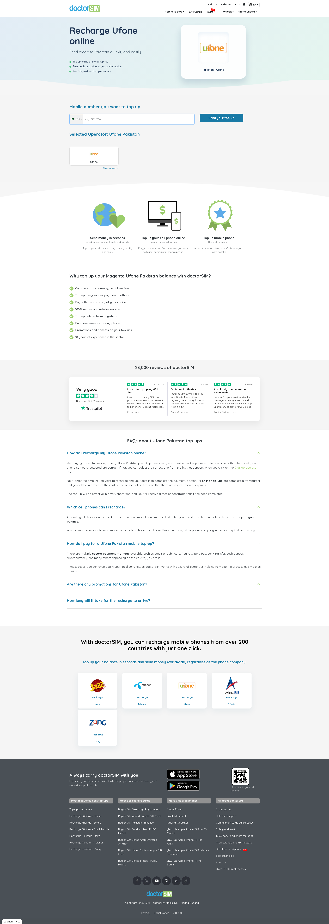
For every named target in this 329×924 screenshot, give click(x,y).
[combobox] (76, 119)
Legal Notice (161, 913)
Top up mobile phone (218, 238)
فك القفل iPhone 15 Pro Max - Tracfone (188, 852)
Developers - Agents (231, 849)
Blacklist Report (176, 816)
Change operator (246, 467)
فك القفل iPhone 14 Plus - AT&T (185, 841)
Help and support (226, 816)
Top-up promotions (81, 809)
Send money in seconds (107, 238)
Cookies (177, 912)
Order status (223, 809)
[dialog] (12, 921)
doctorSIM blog (225, 855)
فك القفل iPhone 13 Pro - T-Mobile (187, 831)
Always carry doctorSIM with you (103, 775)
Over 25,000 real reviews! (231, 869)
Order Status (228, 4)
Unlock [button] (227, 11)
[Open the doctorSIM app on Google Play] (183, 786)
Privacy (145, 913)
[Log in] (244, 4)
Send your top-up (221, 118)
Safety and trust (225, 829)
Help (210, 4)
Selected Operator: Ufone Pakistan (104, 134)
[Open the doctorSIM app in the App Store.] (183, 774)
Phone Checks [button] (246, 11)
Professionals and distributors (234, 842)
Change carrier (111, 168)
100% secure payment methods (234, 835)
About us (221, 862)
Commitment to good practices (235, 822)
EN (254, 4)
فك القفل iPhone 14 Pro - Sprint (185, 862)
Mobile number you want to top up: (105, 106)
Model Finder (174, 809)
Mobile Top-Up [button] (173, 11)
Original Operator (177, 822)
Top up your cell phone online (163, 238)
